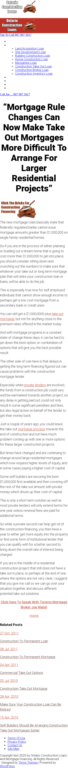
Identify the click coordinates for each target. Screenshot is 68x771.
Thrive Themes (28, 762)
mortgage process (31, 429)
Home (11, 41)
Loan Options (16, 77)
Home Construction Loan (31, 59)
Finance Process (19, 81)
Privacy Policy (17, 741)
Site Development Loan (30, 52)
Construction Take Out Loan (33, 66)
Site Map (13, 749)
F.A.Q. (11, 84)
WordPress (7, 766)
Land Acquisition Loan (29, 48)
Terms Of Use (16, 738)
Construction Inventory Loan (34, 73)
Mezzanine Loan (26, 63)
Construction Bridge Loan (32, 70)
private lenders (35, 385)
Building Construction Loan (32, 55)
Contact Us (15, 88)
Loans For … (15, 45)
